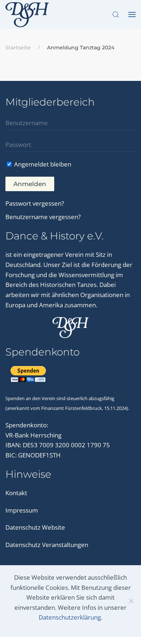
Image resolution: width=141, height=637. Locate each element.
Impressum (21, 510)
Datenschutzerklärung (70, 617)
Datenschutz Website (35, 527)
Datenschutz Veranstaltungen (46, 545)
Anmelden (29, 184)
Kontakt (16, 493)
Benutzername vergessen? (43, 217)
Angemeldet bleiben (42, 164)
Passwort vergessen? (34, 203)
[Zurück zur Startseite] (28, 14)
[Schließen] (131, 601)
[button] (115, 14)
